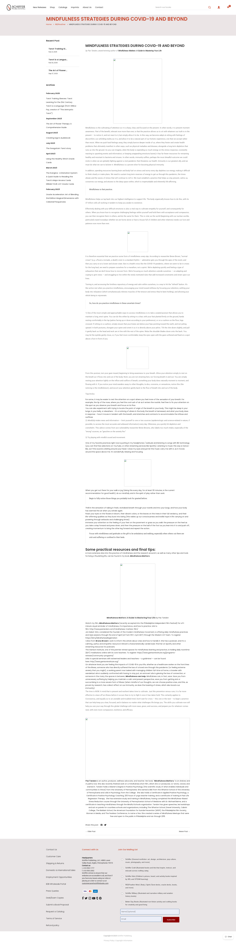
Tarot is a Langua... (58, 59)
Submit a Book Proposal (57, 905)
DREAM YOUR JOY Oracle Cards (60, 184)
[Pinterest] (100, 898)
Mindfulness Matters (140, 556)
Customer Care (53, 856)
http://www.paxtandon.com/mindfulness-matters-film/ (114, 629)
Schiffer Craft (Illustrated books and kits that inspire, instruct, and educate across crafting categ (150, 869)
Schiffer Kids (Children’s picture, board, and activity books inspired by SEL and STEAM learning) (151, 877)
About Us (87, 7)
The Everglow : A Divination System (61, 173)
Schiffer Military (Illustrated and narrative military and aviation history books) (149, 894)
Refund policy (52, 925)
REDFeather (60, 24)
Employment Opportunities (59, 877)
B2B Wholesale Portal (56, 884)
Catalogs (63, 7)
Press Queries (52, 891)
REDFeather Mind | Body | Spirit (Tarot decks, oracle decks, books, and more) (151, 886)
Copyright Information (123, 941)
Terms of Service (54, 918)
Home (49, 24)
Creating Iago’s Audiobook (58, 138)
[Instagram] (89, 898)
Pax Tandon (91, 781)
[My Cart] (228, 7)
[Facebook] (83, 898)
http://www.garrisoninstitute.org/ (104, 661)
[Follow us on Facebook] (101, 824)
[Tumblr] (97, 898)
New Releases (39, 7)
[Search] (209, 7)
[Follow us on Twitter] (105, 824)
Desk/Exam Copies (55, 898)
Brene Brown (102, 641)
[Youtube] (93, 898)
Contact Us (51, 850)
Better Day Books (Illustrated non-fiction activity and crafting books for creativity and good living (151, 903)
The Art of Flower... (58, 70)
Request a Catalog (55, 912)
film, (107, 623)
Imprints (75, 7)
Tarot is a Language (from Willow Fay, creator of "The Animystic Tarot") (61, 110)
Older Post (92, 831)
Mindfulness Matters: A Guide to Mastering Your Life (139, 51)
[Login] (219, 7)
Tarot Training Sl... (58, 48)
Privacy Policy (109, 941)
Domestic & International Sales (60, 870)
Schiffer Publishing (124, 936)
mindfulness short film (138, 784)
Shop (52, 7)
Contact (99, 7)
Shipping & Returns (55, 863)
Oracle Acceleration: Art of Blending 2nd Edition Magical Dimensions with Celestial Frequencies (62, 198)
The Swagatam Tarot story (58, 148)
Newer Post (183, 831)
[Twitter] (86, 898)
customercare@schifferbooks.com (95, 883)
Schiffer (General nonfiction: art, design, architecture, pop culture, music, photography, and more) (150, 860)
